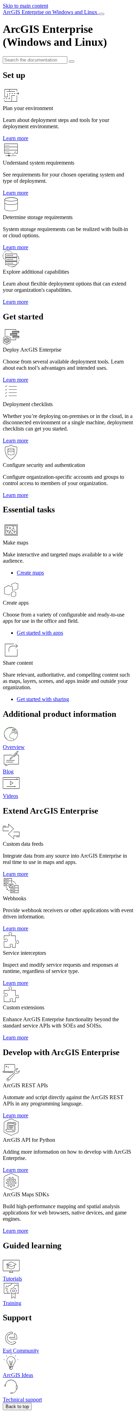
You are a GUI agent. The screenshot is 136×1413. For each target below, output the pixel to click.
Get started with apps (40, 633)
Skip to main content (25, 6)
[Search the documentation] (71, 61)
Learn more (15, 138)
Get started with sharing (43, 699)
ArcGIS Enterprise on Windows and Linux (51, 12)
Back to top (17, 1406)
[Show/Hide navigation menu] (101, 14)
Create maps (30, 573)
